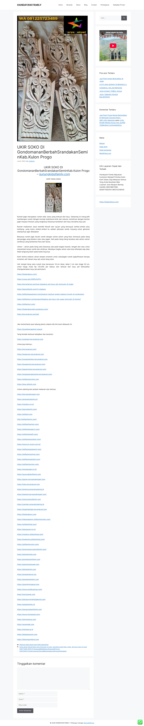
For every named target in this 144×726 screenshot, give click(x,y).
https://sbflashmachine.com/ (28, 454)
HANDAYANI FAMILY (29, 4)
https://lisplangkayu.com (26, 514)
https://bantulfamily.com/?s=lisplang (31, 289)
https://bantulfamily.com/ (27, 409)
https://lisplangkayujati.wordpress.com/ (32, 309)
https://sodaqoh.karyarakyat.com (30, 339)
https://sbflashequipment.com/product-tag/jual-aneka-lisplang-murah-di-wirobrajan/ (50, 294)
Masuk (102, 143)
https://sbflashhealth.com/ (27, 434)
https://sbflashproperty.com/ (28, 429)
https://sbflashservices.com (28, 379)
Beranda (69, 5)
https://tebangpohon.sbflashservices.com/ (33, 519)
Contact (94, 5)
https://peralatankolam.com (28, 579)
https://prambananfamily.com (28, 559)
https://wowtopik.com (25, 624)
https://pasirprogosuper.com (28, 564)
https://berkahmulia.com (26, 554)
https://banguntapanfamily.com (29, 609)
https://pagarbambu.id (26, 604)
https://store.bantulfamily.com (29, 499)
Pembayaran (105, 5)
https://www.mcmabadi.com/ (28, 614)
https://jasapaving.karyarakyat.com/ (31, 364)
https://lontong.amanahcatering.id (30, 489)
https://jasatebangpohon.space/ (29, 329)
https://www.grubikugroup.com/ (29, 589)
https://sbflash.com (24, 414)
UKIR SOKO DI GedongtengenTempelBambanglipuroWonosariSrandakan (43, 651)
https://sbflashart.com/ (26, 304)
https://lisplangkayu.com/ (27, 274)
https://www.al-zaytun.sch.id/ (29, 444)
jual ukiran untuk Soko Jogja (62, 647)
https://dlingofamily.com (26, 569)
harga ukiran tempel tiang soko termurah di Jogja (35, 647)
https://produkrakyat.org (26, 574)
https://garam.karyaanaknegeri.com (31, 479)
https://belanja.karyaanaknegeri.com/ (32, 494)
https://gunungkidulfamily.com (29, 474)
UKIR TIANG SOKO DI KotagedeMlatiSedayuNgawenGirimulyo (39, 649)
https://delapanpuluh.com (27, 634)
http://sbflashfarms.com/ (27, 419)
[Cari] (124, 18)
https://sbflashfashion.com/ (28, 424)
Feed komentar (105, 150)
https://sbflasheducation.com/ (29, 439)
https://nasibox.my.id (25, 404)
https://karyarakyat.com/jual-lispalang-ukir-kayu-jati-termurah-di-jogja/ (45, 284)
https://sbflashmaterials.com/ (28, 459)
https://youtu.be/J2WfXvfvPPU (29, 279)
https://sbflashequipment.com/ (29, 449)
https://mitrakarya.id (25, 629)
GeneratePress (89, 723)
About (78, 5)
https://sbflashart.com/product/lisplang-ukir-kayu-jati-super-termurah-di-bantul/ (49, 299)
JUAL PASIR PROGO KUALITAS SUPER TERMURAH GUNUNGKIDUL (112, 122)
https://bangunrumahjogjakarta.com (31, 599)
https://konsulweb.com (26, 594)
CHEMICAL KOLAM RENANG (110, 88)
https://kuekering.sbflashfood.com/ (31, 539)
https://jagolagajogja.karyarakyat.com (32, 509)
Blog (85, 5)
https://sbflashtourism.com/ (28, 464)
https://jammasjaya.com (26, 619)
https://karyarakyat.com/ (26, 349)
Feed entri (103, 147)
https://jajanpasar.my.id (26, 529)
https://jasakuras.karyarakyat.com (30, 354)
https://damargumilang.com (28, 639)
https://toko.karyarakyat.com (28, 484)
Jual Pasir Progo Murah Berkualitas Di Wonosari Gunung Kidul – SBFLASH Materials (113, 117)
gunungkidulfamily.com (54, 174)
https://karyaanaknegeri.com (28, 394)
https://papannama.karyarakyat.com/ (31, 369)
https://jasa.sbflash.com (26, 384)
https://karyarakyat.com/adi (28, 314)
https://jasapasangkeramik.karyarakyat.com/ (34, 374)
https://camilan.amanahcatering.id (30, 504)
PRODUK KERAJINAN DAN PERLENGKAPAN (33, 645)
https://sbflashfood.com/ (27, 524)
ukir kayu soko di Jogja (79, 647)
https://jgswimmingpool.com (28, 584)
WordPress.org (105, 153)
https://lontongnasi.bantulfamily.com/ (31, 549)
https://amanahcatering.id (27, 399)
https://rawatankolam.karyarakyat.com (32, 359)
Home (60, 5)
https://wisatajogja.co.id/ (27, 469)
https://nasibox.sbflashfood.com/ (30, 534)
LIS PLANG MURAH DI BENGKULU (113, 85)
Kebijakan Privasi (119, 5)
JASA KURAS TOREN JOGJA (110, 91)
